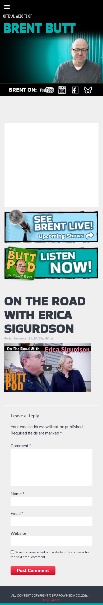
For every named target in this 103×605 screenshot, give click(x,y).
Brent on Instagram (62, 90)
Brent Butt (39, 28)
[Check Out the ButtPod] (51, 263)
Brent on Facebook (75, 90)
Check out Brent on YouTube (46, 90)
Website (18, 533)
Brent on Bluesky (88, 90)
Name (17, 493)
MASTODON (51, 599)
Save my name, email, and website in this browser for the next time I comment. (50, 554)
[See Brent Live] (51, 226)
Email (17, 513)
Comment (21, 445)
